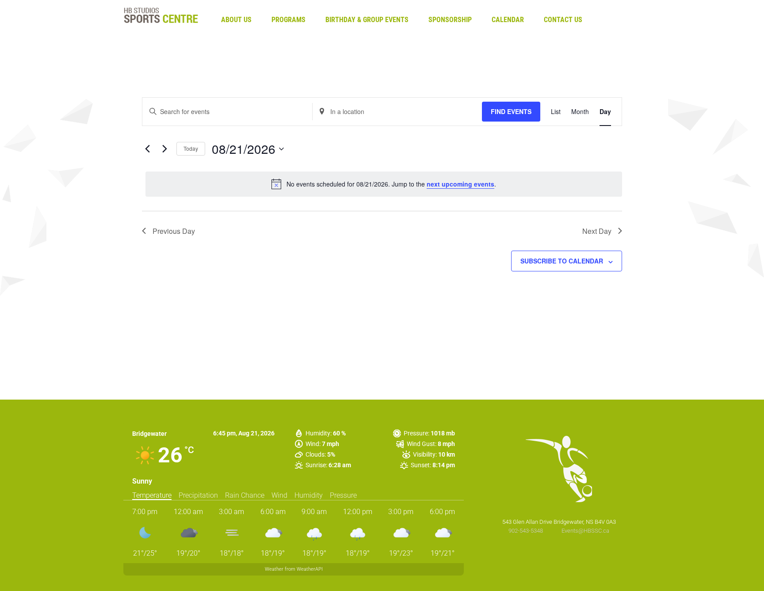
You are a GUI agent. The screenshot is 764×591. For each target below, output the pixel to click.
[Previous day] (147, 149)
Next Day (596, 231)
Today (190, 148)
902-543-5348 (526, 530)
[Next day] (164, 149)
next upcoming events (460, 183)
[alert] (383, 184)
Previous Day (174, 231)
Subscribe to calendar (561, 260)
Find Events (511, 111)
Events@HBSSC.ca (585, 530)
